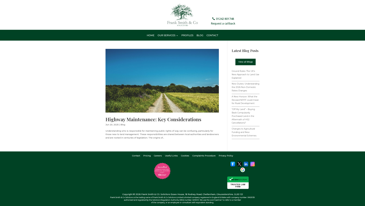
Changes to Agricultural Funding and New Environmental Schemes (244, 132)
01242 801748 (225, 19)
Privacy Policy (226, 156)
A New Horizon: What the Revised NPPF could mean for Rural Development (245, 100)
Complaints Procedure (204, 156)
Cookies (185, 156)
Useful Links (171, 156)
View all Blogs (245, 62)
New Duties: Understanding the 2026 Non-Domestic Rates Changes (245, 87)
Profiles (187, 35)
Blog (199, 35)
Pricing (147, 156)
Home (150, 35)
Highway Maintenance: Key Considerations (153, 119)
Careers (158, 156)
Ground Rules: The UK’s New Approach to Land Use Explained (245, 74)
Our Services (166, 35)
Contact (212, 35)
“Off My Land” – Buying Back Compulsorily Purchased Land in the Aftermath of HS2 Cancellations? (243, 116)
